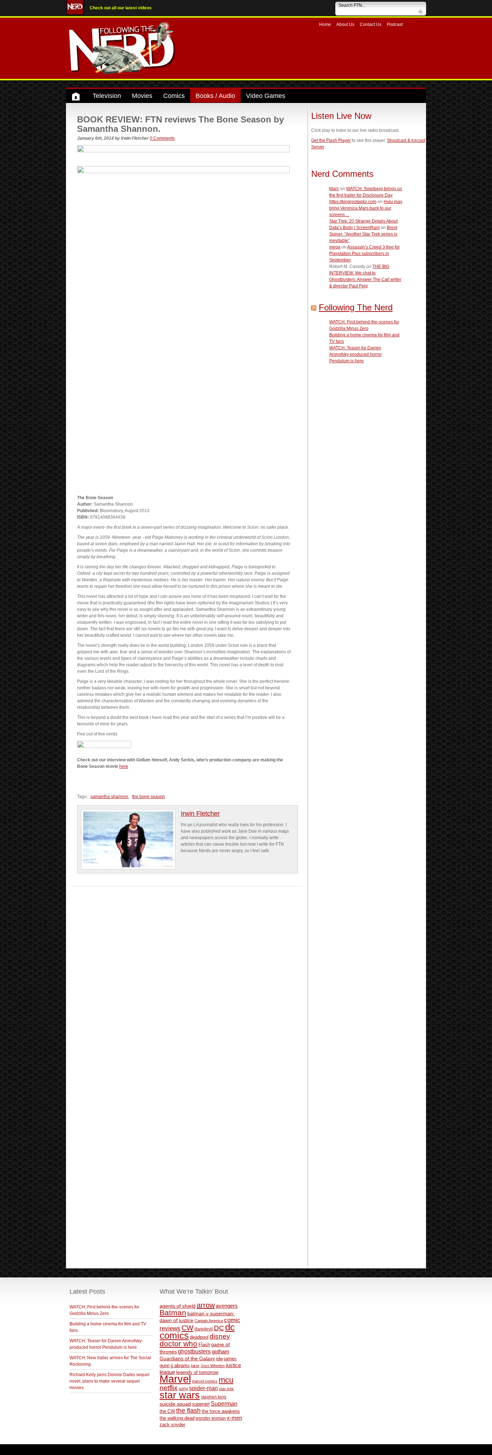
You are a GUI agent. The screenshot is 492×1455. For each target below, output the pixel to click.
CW (187, 1328)
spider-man (203, 1388)
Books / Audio (215, 96)
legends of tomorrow (197, 1372)
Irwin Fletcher (200, 813)
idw (219, 1358)
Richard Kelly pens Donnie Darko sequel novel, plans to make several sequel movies (109, 1381)
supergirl (201, 1404)
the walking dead (177, 1418)
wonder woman (211, 1418)
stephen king (213, 1396)
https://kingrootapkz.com (352, 201)
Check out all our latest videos (121, 7)
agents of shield (178, 1306)
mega (334, 247)
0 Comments (162, 138)
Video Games (265, 96)
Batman (173, 1312)
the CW (167, 1411)
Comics (174, 96)
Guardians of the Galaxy (187, 1358)
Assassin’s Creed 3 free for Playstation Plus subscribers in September (364, 254)
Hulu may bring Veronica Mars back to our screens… (365, 208)
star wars (180, 1395)
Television (107, 96)
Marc (334, 188)
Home (325, 24)
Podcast (395, 24)
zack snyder (172, 1424)
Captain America (208, 1321)
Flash (204, 1344)
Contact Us (370, 24)
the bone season (148, 796)
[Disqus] (187, 976)
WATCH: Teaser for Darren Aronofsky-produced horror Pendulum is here (355, 354)
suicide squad (175, 1404)
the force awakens (221, 1411)
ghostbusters (194, 1351)
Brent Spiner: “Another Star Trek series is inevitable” (363, 234)
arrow (206, 1305)
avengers (227, 1306)
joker (195, 1366)
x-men (234, 1418)
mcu (226, 1379)
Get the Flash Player (331, 140)
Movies (142, 96)
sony (183, 1389)
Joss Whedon (213, 1366)
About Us (345, 24)
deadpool (199, 1337)
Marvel (175, 1379)
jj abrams (180, 1365)
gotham (220, 1352)
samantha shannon (109, 796)
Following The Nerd (356, 307)
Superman (224, 1403)
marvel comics (205, 1381)
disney (220, 1336)
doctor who (178, 1343)
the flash (188, 1410)
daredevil (203, 1328)
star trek (226, 1389)
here (123, 766)
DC (219, 1328)
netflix (169, 1388)
